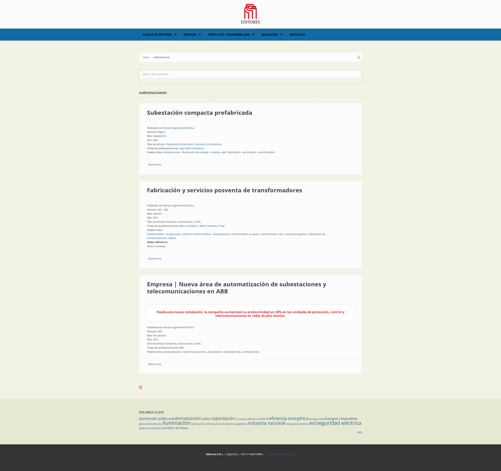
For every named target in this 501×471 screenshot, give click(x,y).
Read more (154, 164)
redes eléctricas (232, 351)
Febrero (157, 213)
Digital (161, 132)
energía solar (316, 419)
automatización (172, 351)
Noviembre (159, 335)
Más (359, 432)
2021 (155, 140)
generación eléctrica (150, 424)
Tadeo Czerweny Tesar (212, 226)
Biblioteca (270, 34)
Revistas (190, 34)
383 (166, 209)
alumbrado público (154, 418)
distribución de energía (195, 152)
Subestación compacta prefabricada (199, 112)
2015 (155, 339)
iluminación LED (200, 424)
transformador (266, 152)
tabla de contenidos (150, 428)
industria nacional (266, 423)
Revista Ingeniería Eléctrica (178, 128)
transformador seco (272, 234)
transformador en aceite (245, 234)
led (312, 423)
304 (160, 331)
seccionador (249, 152)
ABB (181, 347)
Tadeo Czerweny (188, 226)
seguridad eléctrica (338, 422)
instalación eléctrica (297, 424)
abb (224, 152)
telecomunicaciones (194, 351)
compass (215, 152)
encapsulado (173, 234)
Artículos (297, 34)
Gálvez (172, 238)
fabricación (234, 152)
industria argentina (296, 234)
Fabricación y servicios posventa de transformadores (224, 190)
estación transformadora (196, 234)
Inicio (146, 57)
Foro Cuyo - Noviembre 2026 (229, 34)
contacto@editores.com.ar (279, 454)
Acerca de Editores (157, 34)
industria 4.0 (217, 424)
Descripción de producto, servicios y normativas (194, 144)
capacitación (223, 418)
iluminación (176, 422)
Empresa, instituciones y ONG (183, 221)
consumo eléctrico (246, 419)
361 (160, 209)
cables (206, 419)
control (263, 419)
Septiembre (160, 136)
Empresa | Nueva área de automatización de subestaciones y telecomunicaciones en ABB (236, 287)
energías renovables (341, 418)
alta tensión (215, 351)
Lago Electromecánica (191, 148)
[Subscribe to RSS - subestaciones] (250, 387)
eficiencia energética (288, 418)
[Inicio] (250, 13)
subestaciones (171, 152)
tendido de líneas (175, 428)
